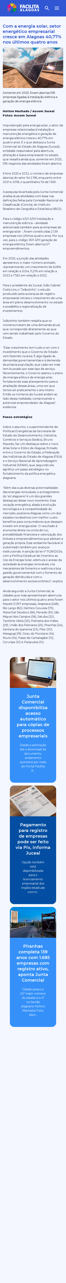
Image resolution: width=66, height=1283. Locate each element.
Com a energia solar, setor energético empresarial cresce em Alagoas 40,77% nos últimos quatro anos (32, 34)
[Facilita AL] (23, 8)
